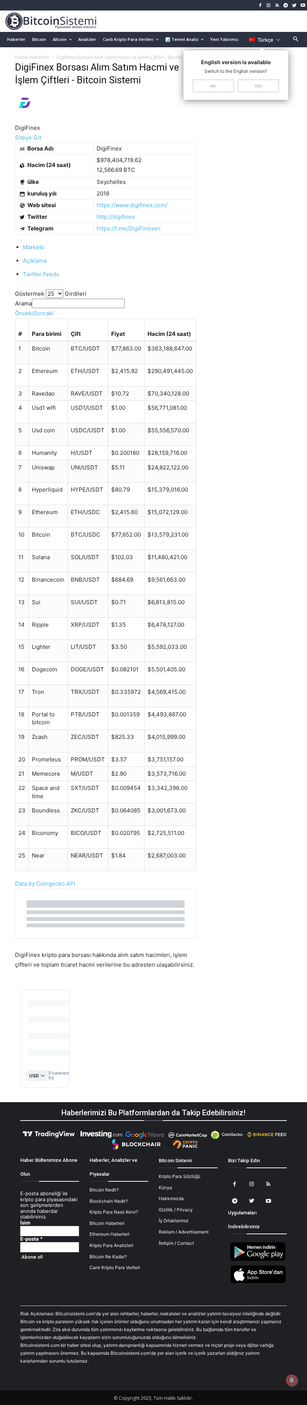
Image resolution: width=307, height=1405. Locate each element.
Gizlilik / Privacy (176, 1209)
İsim (25, 1223)
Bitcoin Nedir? (104, 1190)
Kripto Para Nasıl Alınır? (113, 1212)
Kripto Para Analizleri (111, 1245)
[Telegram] (286, 5)
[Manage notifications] (292, 1380)
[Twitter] (294, 5)
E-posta (31, 1239)
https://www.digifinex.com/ (132, 205)
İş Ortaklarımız (174, 1220)
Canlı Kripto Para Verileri (114, 1267)
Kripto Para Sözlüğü (179, 1176)
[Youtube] (302, 5)
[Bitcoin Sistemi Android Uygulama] (258, 1259)
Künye (165, 1187)
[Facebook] (260, 5)
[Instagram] (268, 5)
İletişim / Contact (176, 1243)
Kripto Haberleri (32, 57)
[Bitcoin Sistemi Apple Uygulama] (258, 1282)
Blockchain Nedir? (108, 1201)
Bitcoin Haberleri (106, 1223)
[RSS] (277, 5)
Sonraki (43, 313)
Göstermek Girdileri (50, 293)
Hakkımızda (171, 1198)
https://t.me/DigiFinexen (129, 228)
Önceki (24, 313)
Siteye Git (28, 137)
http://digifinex (116, 216)
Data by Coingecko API (45, 883)
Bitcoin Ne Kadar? (108, 1256)
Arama (23, 303)
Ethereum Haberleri (109, 1234)
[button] (296, 39)
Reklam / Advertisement (184, 1232)
